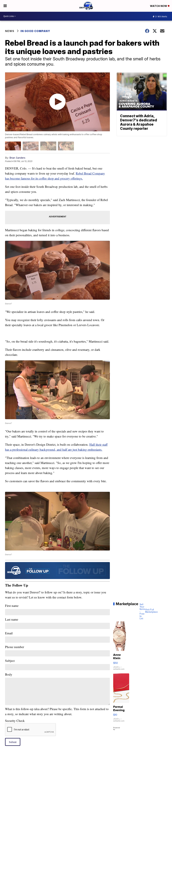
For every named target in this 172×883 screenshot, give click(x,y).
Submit (12, 742)
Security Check (15, 721)
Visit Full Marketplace (151, 611)
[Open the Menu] (5, 6)
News (9, 31)
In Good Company (35, 31)
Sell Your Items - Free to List (142, 611)
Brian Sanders (17, 157)
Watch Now (159, 6)
